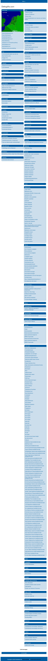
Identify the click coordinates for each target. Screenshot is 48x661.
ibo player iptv (28, 425)
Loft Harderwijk (5, 67)
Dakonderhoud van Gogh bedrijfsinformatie (34, 551)
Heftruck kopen (28, 372)
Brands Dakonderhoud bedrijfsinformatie (34, 464)
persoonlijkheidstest (29, 564)
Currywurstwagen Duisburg (31, 299)
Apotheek (27, 200)
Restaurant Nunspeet (7, 65)
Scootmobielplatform (6, 125)
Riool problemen (28, 251)
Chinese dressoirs (29, 260)
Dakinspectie (28, 586)
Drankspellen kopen (29, 287)
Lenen (26, 184)
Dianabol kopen (28, 382)
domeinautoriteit (28, 331)
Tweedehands (5, 71)
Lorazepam (27, 395)
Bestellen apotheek (29, 199)
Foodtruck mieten (29, 25)
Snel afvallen (28, 402)
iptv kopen (27, 410)
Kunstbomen (28, 361)
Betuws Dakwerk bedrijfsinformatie (32, 514)
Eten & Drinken (28, 284)
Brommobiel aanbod (6, 101)
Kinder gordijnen (28, 212)
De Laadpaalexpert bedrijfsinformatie (33, 508)
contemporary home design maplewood (34, 626)
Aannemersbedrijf (29, 100)
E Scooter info (5, 116)
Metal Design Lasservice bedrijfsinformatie (34, 530)
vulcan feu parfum (29, 241)
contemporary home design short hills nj (34, 628)
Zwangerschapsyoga (29, 352)
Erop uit (27, 52)
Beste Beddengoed (6, 35)
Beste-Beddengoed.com (7, 33)
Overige (27, 62)
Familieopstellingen (29, 180)
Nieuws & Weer (28, 34)
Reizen (26, 41)
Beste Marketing (5, 40)
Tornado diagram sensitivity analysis (33, 613)
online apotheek (28, 202)
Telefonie (27, 146)
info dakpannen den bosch (30, 281)
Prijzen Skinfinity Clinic (30, 363)
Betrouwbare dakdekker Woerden (9, 138)
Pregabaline (28, 408)
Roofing (27, 140)
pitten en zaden (28, 295)
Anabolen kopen (28, 234)
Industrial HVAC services (30, 639)
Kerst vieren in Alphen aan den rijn (32, 54)
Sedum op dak (28, 602)
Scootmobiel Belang (6, 129)
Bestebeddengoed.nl (6, 37)
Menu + (24, 1)
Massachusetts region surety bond (32, 130)
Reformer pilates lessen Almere (32, 359)
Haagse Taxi (5, 57)
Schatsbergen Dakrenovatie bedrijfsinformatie (35, 451)
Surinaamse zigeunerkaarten (31, 357)
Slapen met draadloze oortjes (31, 219)
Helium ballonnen (29, 217)
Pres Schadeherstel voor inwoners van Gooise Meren (35, 18)
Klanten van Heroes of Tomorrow (32, 588)
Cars (3, 77)
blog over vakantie (29, 49)
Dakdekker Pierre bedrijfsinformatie (33, 460)
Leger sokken (28, 189)
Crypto (26, 568)
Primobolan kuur (28, 391)
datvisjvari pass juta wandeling (9, 48)
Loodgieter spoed (28, 256)
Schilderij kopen (28, 277)
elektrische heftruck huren (30, 81)
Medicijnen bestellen (29, 404)
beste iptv (27, 421)
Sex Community (28, 31)
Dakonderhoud (5, 146)
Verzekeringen (28, 38)
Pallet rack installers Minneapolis (32, 116)
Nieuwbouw (27, 367)
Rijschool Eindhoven (29, 14)
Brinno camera (28, 208)
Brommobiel (5, 99)
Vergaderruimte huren (29, 157)
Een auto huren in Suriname (8, 80)
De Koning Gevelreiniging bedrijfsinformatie (34, 447)
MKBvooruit (27, 159)
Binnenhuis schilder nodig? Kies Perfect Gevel (12, 154)
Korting (4, 74)
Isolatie (26, 94)
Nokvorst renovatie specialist (31, 87)
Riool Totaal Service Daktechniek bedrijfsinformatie (32, 455)
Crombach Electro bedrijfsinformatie (33, 469)
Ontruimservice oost (29, 262)
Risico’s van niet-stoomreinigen (32, 315)
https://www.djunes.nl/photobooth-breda (34, 365)
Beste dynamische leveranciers (32, 333)
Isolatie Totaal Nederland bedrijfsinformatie (34, 465)
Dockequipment (28, 156)
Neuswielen (27, 214)
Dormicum (27, 387)
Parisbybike (27, 56)
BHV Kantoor (28, 573)
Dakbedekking (28, 306)
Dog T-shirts (27, 136)
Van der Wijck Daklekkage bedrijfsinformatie (35, 549)
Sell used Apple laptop (30, 108)
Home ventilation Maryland (31, 637)
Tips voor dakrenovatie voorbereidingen (11, 142)
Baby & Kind (28, 592)
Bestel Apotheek (28, 204)
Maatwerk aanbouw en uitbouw (32, 102)
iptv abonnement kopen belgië (31, 436)
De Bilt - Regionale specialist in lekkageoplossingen (32, 309)
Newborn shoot (28, 594)
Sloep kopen (28, 376)
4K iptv (26, 432)
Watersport (4, 93)
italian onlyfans (28, 68)
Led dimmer (27, 210)
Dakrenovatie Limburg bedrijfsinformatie (34, 536)
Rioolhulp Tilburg (29, 607)
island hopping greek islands (31, 47)
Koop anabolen (28, 385)
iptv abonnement (28, 438)
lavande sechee (28, 239)
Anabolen (27, 397)
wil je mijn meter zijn (29, 596)
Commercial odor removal (8, 159)
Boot (26, 370)
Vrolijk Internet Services (35, 659)
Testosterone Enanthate (30, 389)
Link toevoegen (23, 649)
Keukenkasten (28, 247)
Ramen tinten (28, 16)
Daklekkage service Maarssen (9, 148)
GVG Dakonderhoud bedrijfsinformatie (33, 458)
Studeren (27, 571)
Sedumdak (27, 599)
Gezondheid (5, 83)
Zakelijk (26, 152)
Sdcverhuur (27, 77)
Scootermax (5, 112)
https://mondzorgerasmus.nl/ (8, 85)
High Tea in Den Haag (30, 292)
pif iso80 (27, 97)
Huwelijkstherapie (29, 350)
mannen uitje (28, 58)
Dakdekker (27, 85)
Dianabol (27, 398)
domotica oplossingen (29, 268)
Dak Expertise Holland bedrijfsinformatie (34, 515)
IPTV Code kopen (29, 412)
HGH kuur (27, 378)
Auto (26, 10)
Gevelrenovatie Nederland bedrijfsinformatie (35, 502)
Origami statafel (28, 176)
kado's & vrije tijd (28, 223)
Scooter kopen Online (7, 117)
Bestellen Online (28, 206)
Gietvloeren (27, 254)
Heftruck (27, 440)
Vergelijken (27, 562)
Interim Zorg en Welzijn (30, 321)
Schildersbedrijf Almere (30, 264)
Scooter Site (5, 119)
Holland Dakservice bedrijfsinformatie (33, 506)
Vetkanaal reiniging (29, 165)
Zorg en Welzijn (28, 319)
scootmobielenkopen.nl (7, 127)
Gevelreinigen (28, 313)
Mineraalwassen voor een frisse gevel (33, 275)
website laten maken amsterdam (32, 154)
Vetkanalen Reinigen (29, 167)
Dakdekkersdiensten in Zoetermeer (10, 140)
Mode (26, 559)
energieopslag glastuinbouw (31, 178)
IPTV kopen (27, 413)
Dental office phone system (31, 615)
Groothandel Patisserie (30, 221)
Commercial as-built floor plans (32, 114)
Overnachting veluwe (29, 43)
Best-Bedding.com (6, 44)
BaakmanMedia (25, 659)
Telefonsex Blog (28, 148)
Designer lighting (28, 258)
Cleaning (4, 157)
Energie (27, 577)
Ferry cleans (28, 66)
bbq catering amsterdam (30, 297)
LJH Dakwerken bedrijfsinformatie (32, 504)
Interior (26, 624)
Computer (27, 106)
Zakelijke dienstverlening (31, 580)
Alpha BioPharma (29, 400)
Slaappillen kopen (29, 232)
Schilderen (4, 151)
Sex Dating (27, 29)
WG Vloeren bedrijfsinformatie (31, 553)
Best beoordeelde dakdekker (31, 266)
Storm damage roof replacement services (34, 142)
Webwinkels (27, 187)
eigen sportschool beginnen (31, 334)
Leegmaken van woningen (31, 353)
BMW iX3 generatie (29, 336)
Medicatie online (28, 191)
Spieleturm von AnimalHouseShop (10, 42)
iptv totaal (27, 429)
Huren (26, 75)
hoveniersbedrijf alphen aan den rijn (10, 54)
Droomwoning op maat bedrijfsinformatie (34, 500)
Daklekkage (5, 136)
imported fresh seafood (30, 163)
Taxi (3, 52)
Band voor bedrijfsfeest (30, 79)
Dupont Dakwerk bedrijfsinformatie (32, 449)
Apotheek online (28, 195)
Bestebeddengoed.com (7, 39)
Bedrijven (27, 605)
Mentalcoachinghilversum (30, 355)
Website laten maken (29, 374)
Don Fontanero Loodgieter (30, 249)
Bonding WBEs (28, 617)
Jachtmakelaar (5, 95)
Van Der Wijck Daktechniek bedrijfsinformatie (35, 453)
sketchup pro (27, 228)
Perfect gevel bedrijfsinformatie (32, 445)
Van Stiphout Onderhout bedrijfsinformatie (34, 510)
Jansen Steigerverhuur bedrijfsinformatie (34, 538)
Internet (26, 325)
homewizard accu (28, 327)
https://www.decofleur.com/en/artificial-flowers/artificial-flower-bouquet (33, 225)
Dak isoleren (27, 269)
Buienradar (4, 10)
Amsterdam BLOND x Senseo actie (32, 193)
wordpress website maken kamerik (32, 584)
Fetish (26, 329)
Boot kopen (27, 368)
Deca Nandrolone (29, 393)
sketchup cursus (28, 444)
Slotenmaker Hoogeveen (30, 161)
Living (26, 635)
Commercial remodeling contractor (32, 118)
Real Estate (28, 643)
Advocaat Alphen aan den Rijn (32, 64)
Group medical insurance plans (32, 72)
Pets (26, 134)
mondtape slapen (28, 235)
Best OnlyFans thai (6, 56)
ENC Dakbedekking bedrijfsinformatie (33, 462)
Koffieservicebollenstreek (30, 293)
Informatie (27, 346)
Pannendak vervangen (30, 271)
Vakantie (4, 63)
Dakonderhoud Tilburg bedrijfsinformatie (34, 471)
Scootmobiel (5, 123)
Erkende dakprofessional (30, 91)
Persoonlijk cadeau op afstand (31, 27)
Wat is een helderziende (30, 348)
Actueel (27, 23)
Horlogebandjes (28, 215)
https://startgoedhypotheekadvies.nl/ (33, 279)
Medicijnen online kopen (30, 230)
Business (27, 611)
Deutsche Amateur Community (32, 70)
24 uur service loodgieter (30, 253)
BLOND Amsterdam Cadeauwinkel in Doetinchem (33, 289)
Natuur (26, 303)
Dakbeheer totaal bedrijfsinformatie (33, 442)
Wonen (26, 245)
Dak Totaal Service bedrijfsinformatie (33, 532)
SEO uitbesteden (29, 582)
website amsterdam (6, 59)
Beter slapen (28, 406)
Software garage (28, 12)
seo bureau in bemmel (30, 169)
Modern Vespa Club (6, 114)
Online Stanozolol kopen (30, 380)
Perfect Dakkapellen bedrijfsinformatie (33, 467)
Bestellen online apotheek (30, 197)
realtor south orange (29, 645)
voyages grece (28, 45)
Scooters (4, 110)
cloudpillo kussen (28, 237)
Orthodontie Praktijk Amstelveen (9, 89)
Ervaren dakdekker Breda (30, 89)
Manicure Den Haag (6, 87)
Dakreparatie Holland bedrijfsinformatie (33, 534)
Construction (28, 112)
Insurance (27, 128)
